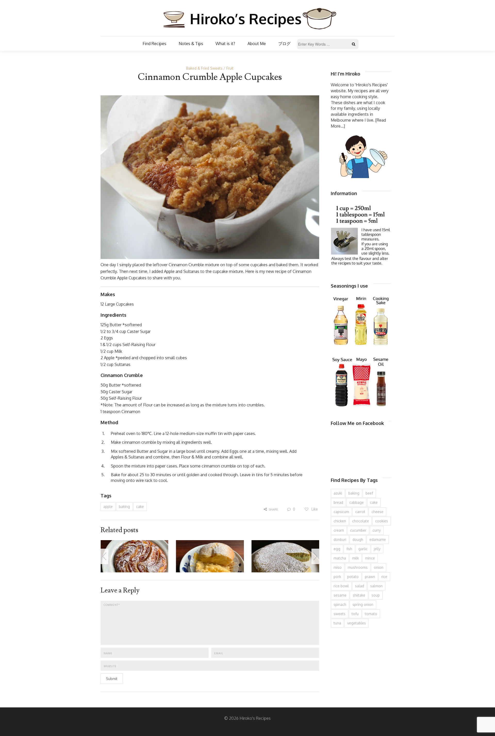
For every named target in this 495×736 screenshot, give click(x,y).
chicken (340, 521)
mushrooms (358, 567)
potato (353, 576)
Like (314, 509)
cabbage (356, 502)
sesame (340, 595)
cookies (381, 521)
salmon (376, 586)
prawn (370, 576)
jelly (377, 549)
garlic (363, 549)
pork (337, 576)
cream (339, 530)
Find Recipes (154, 43)
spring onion (362, 604)
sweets (339, 614)
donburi (340, 539)
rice (384, 576)
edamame (377, 539)
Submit (112, 678)
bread (338, 502)
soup (376, 595)
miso (338, 567)
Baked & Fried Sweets (204, 68)
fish (349, 549)
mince (370, 558)
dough (357, 539)
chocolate (360, 521)
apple (108, 506)
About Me (257, 43)
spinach (340, 604)
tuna (337, 623)
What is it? (225, 43)
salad (359, 586)
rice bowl (341, 586)
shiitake (359, 595)
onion (378, 567)
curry (377, 530)
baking (124, 506)
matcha (340, 558)
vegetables (356, 623)
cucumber (358, 530)
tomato (371, 614)
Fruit (230, 68)
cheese (377, 511)
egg (337, 549)
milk (355, 558)
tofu (355, 614)
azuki (338, 493)
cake (140, 506)
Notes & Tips (191, 43)
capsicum (341, 511)
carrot (360, 511)
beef (369, 493)
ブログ (284, 43)
